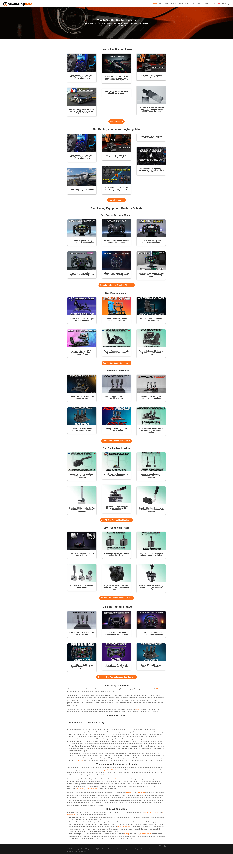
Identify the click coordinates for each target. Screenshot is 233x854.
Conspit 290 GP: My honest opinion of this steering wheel (116, 633)
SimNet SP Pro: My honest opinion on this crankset (82, 429)
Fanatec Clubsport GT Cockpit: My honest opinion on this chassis (151, 352)
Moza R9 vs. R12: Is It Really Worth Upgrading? (151, 76)
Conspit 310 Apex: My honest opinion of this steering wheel (151, 633)
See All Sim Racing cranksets (115, 441)
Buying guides (169, 3)
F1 (157, 741)
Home (155, 3)
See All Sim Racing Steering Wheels (115, 285)
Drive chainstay (80, 789)
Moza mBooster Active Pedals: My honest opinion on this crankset (151, 430)
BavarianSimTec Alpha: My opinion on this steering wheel (82, 274)
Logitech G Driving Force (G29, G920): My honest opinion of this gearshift (116, 587)
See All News (115, 122)
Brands (206, 3)
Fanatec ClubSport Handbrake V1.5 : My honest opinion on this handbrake (151, 509)
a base (157, 812)
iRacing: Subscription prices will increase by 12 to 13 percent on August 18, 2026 (82, 111)
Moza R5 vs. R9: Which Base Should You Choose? (116, 92)
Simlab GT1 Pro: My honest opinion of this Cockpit (116, 319)
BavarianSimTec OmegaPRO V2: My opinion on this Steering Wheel (151, 274)
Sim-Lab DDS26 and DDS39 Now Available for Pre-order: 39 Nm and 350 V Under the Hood (151, 109)
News (161, 3)
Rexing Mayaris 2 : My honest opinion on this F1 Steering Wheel (81, 666)
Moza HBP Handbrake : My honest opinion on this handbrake (151, 475)
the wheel (80, 760)
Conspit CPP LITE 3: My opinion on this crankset (116, 397)
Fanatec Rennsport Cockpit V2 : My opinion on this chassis (116, 352)
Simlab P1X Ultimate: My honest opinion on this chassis (151, 319)
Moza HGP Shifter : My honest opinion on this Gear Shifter (151, 554)
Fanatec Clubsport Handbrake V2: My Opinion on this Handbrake (82, 475)
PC (157, 689)
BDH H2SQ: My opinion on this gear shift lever (82, 554)
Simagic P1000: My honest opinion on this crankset (116, 429)
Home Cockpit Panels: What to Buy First (82, 190)
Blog (214, 3)
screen (137, 709)
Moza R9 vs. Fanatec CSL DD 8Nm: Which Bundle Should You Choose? (116, 189)
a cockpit (127, 834)
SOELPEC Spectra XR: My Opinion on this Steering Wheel (82, 241)
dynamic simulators (144, 834)
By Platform (196, 3)
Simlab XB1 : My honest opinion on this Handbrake (116, 475)
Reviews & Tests (183, 3)
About (148, 849)
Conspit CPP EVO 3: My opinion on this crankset (82, 397)
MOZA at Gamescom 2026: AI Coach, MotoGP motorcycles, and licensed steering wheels (116, 78)
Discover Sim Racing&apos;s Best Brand (115, 677)
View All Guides (115, 200)
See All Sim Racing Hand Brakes (115, 520)
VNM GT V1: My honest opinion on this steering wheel (116, 241)
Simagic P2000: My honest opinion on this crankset (151, 397)
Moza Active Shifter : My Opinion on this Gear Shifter (116, 554)
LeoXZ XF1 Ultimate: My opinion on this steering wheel (151, 241)
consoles (148, 689)
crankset (92, 789)
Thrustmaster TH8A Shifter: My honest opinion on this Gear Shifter (151, 587)
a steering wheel (149, 812)
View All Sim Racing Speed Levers (115, 598)
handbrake (126, 826)
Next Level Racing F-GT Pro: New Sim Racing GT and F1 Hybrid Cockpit (82, 352)
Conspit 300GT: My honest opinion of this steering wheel (116, 666)
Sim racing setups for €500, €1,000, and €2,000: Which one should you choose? (82, 76)
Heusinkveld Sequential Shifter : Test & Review (81, 586)
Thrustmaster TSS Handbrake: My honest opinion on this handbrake (116, 508)
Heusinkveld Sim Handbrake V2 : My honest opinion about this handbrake (82, 509)
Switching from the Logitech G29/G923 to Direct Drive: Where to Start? (151, 170)
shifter (119, 826)
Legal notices (139, 849)
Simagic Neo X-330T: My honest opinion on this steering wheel (116, 274)
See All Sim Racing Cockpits (115, 363)
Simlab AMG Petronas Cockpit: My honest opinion (82, 319)
